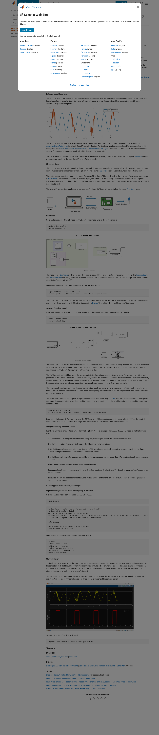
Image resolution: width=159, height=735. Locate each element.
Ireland (53, 66)
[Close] (138, 7)
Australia (114, 45)
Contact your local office (79, 85)
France (53, 63)
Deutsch (86, 66)
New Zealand (116, 52)
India (113, 49)
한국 (113, 70)
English (86, 70)
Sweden (84, 59)
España (53, 56)
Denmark (53, 49)
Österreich (85, 52)
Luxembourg (55, 73)
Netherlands (85, 45)
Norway (84, 49)
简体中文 (116, 59)
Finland (53, 59)
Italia (52, 70)
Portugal (84, 56)
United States (25, 52)
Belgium (53, 45)
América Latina (26, 45)
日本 (113, 66)
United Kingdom (87, 77)
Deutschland (55, 52)
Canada (23, 49)
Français (86, 73)
